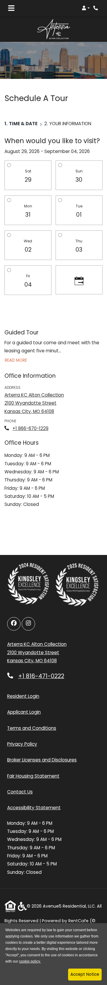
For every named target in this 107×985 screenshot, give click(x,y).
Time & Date (23, 123)
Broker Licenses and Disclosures (42, 760)
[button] (85, 8)
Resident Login (23, 696)
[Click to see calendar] (79, 280)
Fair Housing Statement (33, 776)
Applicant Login (24, 712)
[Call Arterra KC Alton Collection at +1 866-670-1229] (96, 8)
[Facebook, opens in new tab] (14, 624)
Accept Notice (84, 974)
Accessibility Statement (34, 807)
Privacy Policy (22, 744)
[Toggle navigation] (11, 8)
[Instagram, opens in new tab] (28, 624)
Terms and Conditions (31, 728)
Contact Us (20, 792)
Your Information (70, 123)
